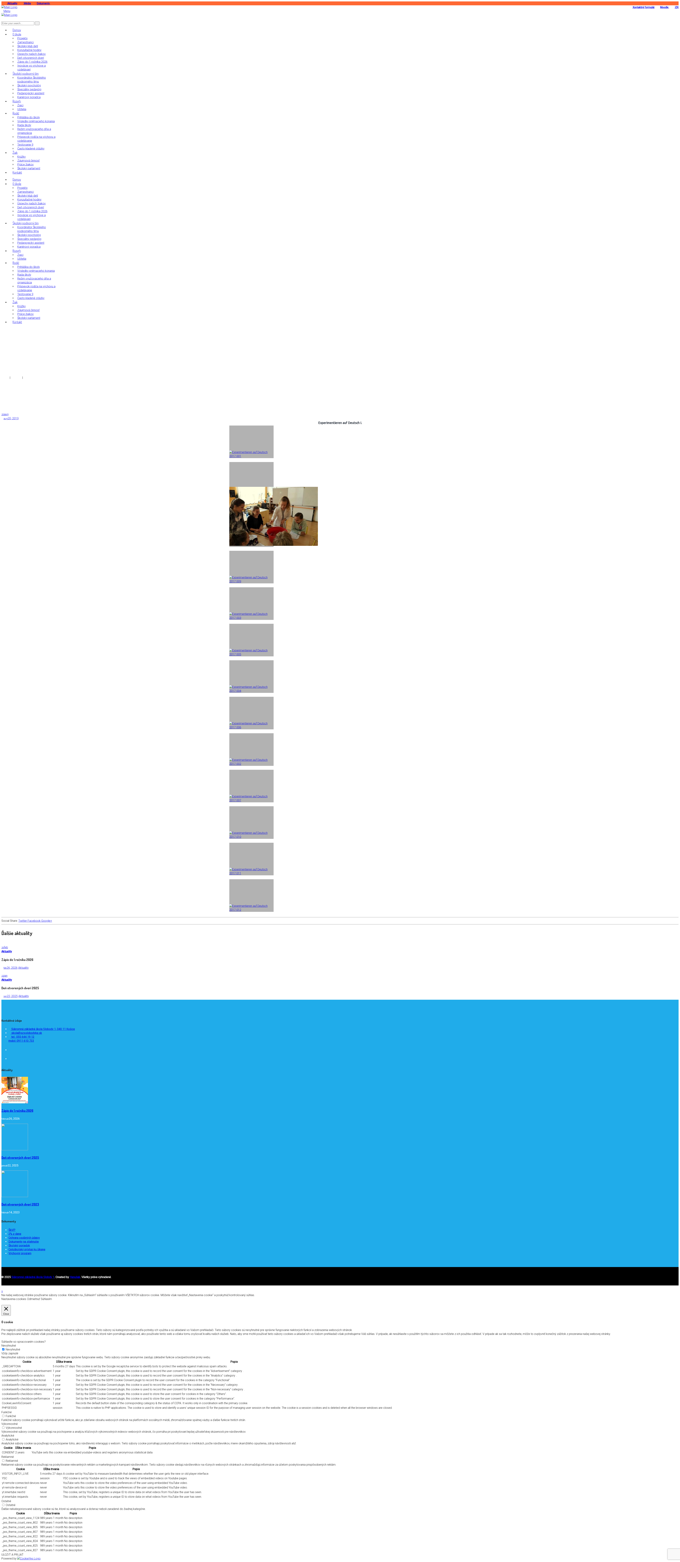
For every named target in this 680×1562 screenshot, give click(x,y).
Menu (7, 11)
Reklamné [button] (7, 1457)
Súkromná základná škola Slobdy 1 (33, 1277)
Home (5, 377)
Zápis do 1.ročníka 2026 (17, 1111)
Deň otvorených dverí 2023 (20, 1204)
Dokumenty (43, 3)
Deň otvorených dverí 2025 (20, 1157)
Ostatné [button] (6, 1501)
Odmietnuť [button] (33, 1299)
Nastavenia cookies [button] (13, 1299)
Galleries (16, 377)
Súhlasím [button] (46, 1299)
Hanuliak (75, 1277)
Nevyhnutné (13, 1349)
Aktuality (12, 3)
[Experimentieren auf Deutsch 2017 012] (251, 895)
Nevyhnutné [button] (8, 1345)
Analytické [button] (7, 1435)
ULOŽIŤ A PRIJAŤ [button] (12, 1554)
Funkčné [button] (6, 1412)
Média (27, 3)
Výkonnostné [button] (9, 1424)
